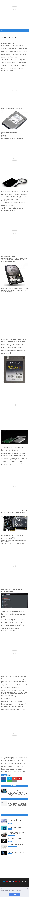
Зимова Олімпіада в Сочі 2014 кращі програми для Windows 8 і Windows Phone (17, 820)
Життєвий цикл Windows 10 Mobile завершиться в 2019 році (17, 789)
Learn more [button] (18, 890)
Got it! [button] (14, 894)
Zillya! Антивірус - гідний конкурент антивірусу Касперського (17, 827)
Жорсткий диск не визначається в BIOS (17, 802)
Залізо (6, 34)
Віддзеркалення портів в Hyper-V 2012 (17, 844)
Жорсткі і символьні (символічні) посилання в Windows (16, 839)
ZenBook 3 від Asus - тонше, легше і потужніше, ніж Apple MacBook (17, 851)
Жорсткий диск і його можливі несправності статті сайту (16, 833)
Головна (3, 34)
